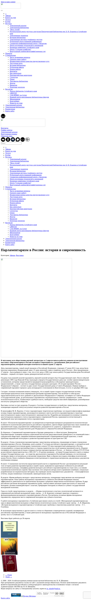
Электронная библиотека (19, 27)
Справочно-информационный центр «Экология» (28, 43)
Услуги (8, 20)
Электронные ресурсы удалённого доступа (26, 39)
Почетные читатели (17, 87)
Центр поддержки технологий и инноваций (26, 45)
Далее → (8, 577)
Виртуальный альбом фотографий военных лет (28, 51)
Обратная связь (6, 136)
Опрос (12, 79)
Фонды (12, 83)
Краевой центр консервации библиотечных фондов (29, 97)
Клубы (7, 22)
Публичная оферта (17, 67)
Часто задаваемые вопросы (20, 57)
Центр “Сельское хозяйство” (20, 49)
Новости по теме (16, 103)
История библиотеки (18, 65)
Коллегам (9, 89)
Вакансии (13, 85)
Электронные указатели (19, 35)
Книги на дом (10, 18)
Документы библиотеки (19, 81)
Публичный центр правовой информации (26, 41)
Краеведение (10, 109)
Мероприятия (15, 99)
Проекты (8, 53)
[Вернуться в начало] (11, 8)
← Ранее (8, 575)
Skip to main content (8, 2)
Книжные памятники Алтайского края (24, 47)
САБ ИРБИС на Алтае (18, 95)
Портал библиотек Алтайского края (23, 91)
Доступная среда (16, 63)
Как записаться (15, 73)
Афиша (8, 16)
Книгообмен (14, 101)
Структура (14, 77)
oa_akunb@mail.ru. (53, 589)
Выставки (20, 255)
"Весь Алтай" (15, 29)
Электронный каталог (18, 26)
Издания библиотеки (18, 37)
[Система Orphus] (50, 596)
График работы (6, 130)
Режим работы (15, 69)
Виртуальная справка (9, 134)
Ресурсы (8, 24)
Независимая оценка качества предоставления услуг (29, 61)
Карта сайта (9, 111)
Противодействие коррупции (21, 75)
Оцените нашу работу (18, 59)
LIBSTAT (13, 93)
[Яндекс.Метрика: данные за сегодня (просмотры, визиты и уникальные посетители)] (28, 596)
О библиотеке (10, 55)
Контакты (13, 71)
